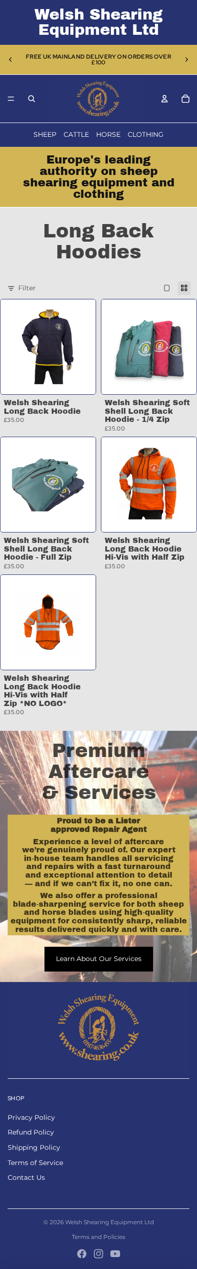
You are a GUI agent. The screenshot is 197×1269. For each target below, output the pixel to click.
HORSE (108, 134)
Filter (27, 288)
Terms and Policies (98, 1236)
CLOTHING (146, 134)
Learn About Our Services (99, 958)
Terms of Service (35, 1162)
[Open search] (31, 98)
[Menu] (11, 99)
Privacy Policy (31, 1117)
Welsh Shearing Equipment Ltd (109, 1222)
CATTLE (76, 134)
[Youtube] (115, 1253)
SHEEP (44, 134)
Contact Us (26, 1177)
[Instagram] (98, 1253)
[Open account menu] (164, 98)
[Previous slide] (10, 59)
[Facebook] (82, 1253)
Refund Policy (31, 1132)
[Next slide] (186, 59)
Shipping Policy (34, 1147)
